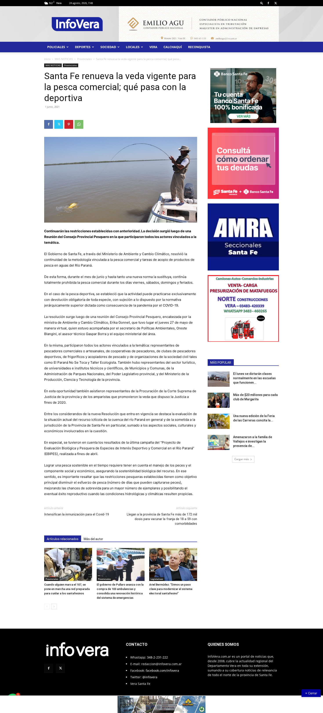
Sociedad (108, 47)
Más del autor (93, 539)
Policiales (56, 47)
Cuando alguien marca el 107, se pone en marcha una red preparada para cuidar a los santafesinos (67, 589)
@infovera (149, 677)
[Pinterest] (68, 124)
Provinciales (84, 59)
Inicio (47, 59)
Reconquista (199, 47)
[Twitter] (275, 3)
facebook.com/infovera (162, 670)
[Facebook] (268, 3)
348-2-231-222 (157, 657)
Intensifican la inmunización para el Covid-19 (76, 514)
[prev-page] (47, 606)
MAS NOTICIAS (64, 59)
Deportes (83, 47)
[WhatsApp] (78, 124)
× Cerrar (311, 693)
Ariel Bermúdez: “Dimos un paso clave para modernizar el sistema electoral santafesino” (170, 589)
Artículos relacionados (62, 539)
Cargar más (241, 459)
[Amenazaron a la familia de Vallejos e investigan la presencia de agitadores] (219, 442)
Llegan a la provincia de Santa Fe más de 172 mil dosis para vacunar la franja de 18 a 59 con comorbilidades (162, 519)
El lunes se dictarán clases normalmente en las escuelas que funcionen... (254, 378)
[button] (261, 3)
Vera (153, 47)
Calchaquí (172, 47)
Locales (133, 47)
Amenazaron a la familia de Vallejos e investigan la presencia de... (252, 441)
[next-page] (54, 606)
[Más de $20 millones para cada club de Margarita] (219, 400)
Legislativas (157, 579)
